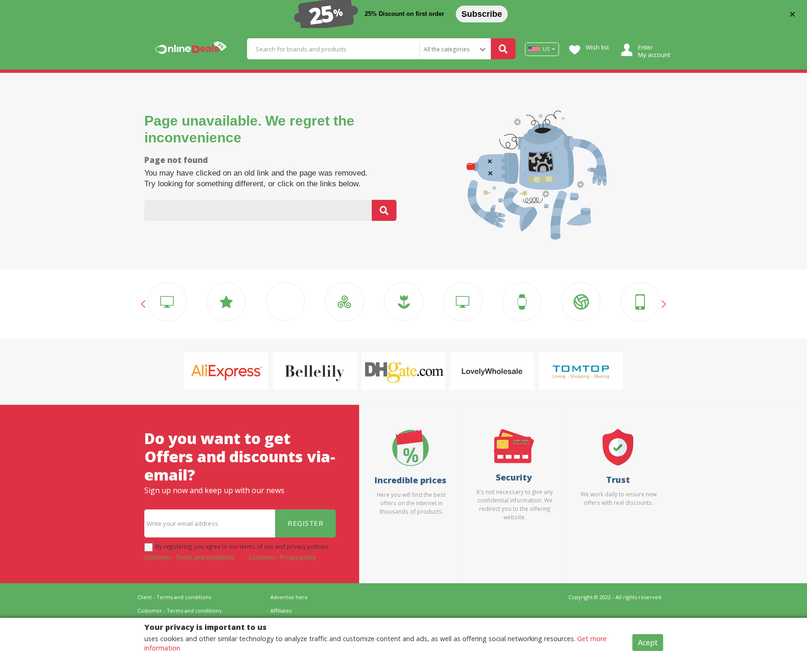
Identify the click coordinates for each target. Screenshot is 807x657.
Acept (648, 642)
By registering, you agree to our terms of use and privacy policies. (243, 546)
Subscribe (481, 14)
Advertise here (289, 596)
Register (305, 523)
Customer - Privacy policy (282, 557)
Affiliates (280, 610)
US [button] (546, 49)
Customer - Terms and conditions (189, 557)
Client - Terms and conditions (174, 596)
